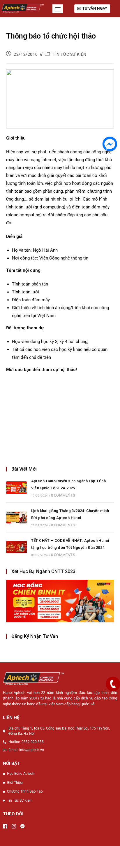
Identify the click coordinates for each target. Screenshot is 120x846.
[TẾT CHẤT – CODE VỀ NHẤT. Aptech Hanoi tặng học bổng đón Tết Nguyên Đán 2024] (16, 547)
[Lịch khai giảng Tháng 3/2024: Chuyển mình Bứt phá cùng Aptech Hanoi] (16, 517)
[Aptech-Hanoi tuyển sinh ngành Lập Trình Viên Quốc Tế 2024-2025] (16, 487)
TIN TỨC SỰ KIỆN (70, 54)
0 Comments (63, 495)
